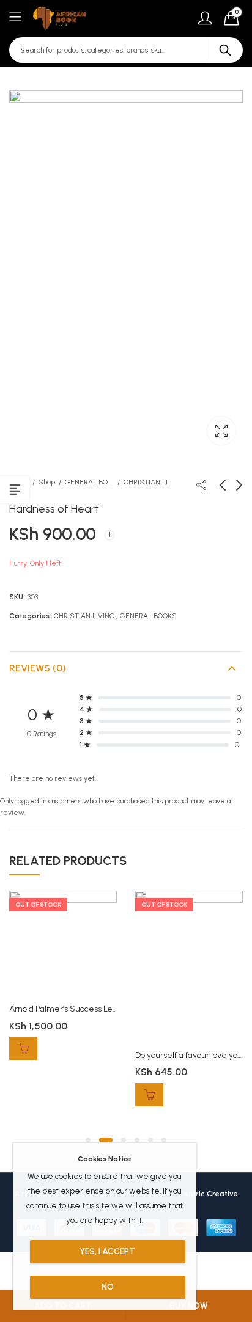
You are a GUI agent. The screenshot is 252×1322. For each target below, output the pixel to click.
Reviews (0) (37, 668)
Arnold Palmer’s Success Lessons (71, 1009)
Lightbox (221, 431)
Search (225, 50)
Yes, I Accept (107, 1251)
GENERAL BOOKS (89, 482)
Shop (47, 482)
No (108, 1287)
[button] (88, 1139)
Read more (23, 1048)
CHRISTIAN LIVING (148, 482)
